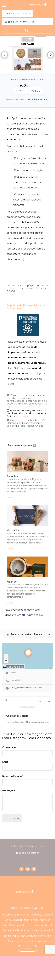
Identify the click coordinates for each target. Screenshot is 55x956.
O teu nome (9, 747)
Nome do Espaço (12, 776)
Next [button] (50, 54)
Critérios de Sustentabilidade (27, 846)
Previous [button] (4, 54)
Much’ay (12, 581)
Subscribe (26, 948)
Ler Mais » (11, 498)
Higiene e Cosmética (27, 79)
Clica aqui (12, 428)
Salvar (21, 91)
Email (6, 761)
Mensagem (9, 790)
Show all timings (28, 706)
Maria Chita (14, 530)
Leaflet (50, 668)
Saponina (12, 476)
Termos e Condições (27, 852)
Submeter (12, 818)
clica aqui (24, 416)
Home (13, 79)
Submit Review (39, 99)
